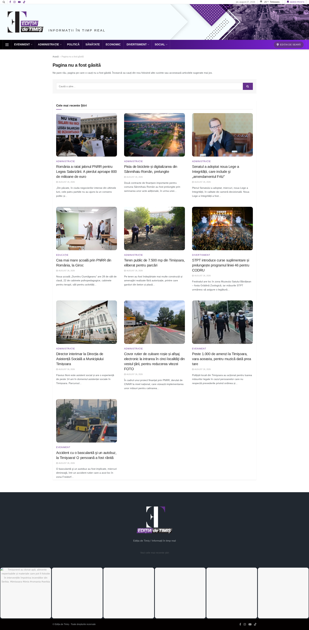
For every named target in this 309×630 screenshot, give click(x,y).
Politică (73, 44)
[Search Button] (4, 2)
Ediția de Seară (290, 44)
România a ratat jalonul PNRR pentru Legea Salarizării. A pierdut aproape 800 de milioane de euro (86, 172)
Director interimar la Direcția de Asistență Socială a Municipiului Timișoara (79, 359)
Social (160, 44)
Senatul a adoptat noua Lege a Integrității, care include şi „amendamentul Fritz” (215, 172)
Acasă (56, 56)
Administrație (48, 44)
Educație (62, 255)
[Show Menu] (7, 44)
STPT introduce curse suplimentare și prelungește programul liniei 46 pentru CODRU (220, 265)
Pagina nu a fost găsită (73, 56)
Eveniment (22, 44)
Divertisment (137, 44)
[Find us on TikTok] (24, 2)
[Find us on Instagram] (14, 2)
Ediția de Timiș (62, 624)
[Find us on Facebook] (10, 2)
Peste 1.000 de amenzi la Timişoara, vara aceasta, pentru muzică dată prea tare (221, 359)
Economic (113, 44)
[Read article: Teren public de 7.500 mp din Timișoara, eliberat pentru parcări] (154, 228)
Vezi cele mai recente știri (154, 552)
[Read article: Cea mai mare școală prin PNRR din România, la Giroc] (86, 228)
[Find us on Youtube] (19, 2)
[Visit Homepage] (25, 22)
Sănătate (92, 44)
